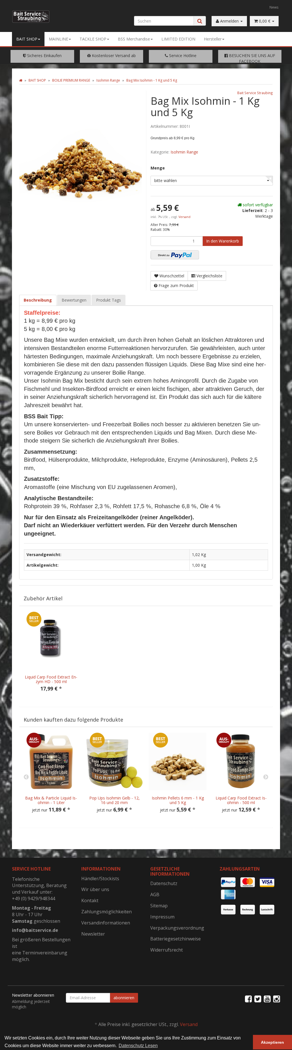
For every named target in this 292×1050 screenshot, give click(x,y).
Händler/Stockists (100, 878)
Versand (184, 217)
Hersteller (213, 39)
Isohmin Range (184, 152)
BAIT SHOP (26, 39)
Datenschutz (163, 883)
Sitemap (159, 905)
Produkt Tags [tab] (108, 300)
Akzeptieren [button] (272, 1042)
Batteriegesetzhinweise (175, 939)
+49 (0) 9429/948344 (33, 898)
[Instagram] (276, 998)
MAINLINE (58, 39)
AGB (154, 894)
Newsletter (93, 934)
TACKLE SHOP (93, 39)
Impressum (162, 917)
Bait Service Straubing (255, 92)
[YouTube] (267, 998)
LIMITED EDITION (178, 39)
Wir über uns (95, 889)
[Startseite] (20, 80)
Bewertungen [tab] (74, 300)
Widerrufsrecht (166, 950)
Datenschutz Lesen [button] (138, 1045)
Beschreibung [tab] (38, 300)
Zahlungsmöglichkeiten (106, 911)
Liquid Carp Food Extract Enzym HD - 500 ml (51, 679)
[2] (175, 254)
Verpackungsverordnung (177, 928)
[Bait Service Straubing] (31, 16)
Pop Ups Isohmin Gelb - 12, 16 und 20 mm (114, 800)
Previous (26, 777)
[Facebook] (248, 998)
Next (266, 777)
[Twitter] (257, 998)
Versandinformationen (105, 923)
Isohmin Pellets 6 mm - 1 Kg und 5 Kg (178, 800)
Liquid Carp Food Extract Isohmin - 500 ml (241, 800)
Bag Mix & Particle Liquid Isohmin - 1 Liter (51, 800)
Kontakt (89, 900)
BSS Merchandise (134, 39)
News (274, 7)
